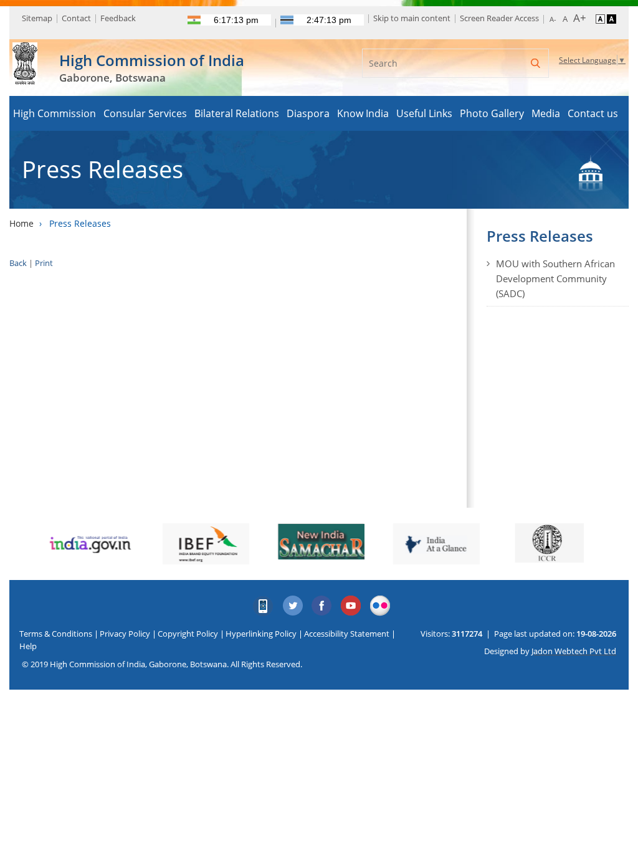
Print (44, 263)
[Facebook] (322, 606)
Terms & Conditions (55, 633)
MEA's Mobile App (263, 606)
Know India (363, 113)
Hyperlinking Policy (261, 633)
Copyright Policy (188, 633)
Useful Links (424, 113)
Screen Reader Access (499, 18)
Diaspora (308, 113)
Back (18, 263)
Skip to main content (411, 18)
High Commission (54, 113)
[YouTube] (351, 606)
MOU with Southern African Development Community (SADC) (555, 278)
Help (28, 646)
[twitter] (292, 606)
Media (545, 113)
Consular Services (145, 113)
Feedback (118, 18)
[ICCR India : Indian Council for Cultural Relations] (549, 543)
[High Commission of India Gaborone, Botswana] (24, 55)
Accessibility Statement (346, 633)
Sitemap (37, 18)
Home (21, 223)
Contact (76, 18)
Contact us (593, 113)
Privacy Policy (125, 633)
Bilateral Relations (236, 113)
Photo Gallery (492, 113)
